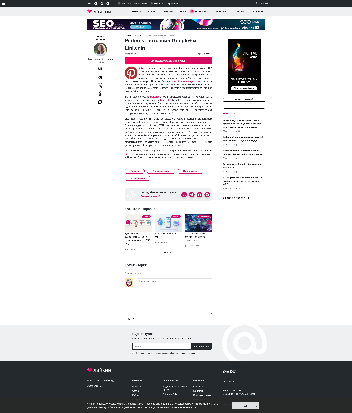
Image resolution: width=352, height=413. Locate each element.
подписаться (201, 346)
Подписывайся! (150, 196)
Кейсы (183, 11)
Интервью (168, 11)
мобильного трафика (187, 81)
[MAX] (100, 102)
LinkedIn (165, 100)
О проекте (198, 386)
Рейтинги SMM (201, 11)
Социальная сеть (161, 171)
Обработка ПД (94, 386)
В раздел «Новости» (234, 198)
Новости (136, 11)
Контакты (198, 391)
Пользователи (190, 171)
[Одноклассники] (100, 93)
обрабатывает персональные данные (149, 403)
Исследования (137, 178)
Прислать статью (202, 395)
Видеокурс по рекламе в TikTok (175, 388)
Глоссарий (239, 11)
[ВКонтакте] (100, 69)
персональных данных (187, 353)
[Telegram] (100, 77)
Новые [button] (128, 319)
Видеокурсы (258, 11)
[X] (100, 85)
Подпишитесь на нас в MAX (168, 60)
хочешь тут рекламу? (244, 99)
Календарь (221, 11)
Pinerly (129, 154)
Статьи (151, 11)
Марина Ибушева (100, 37)
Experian (196, 71)
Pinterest (143, 68)
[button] (165, 252)
